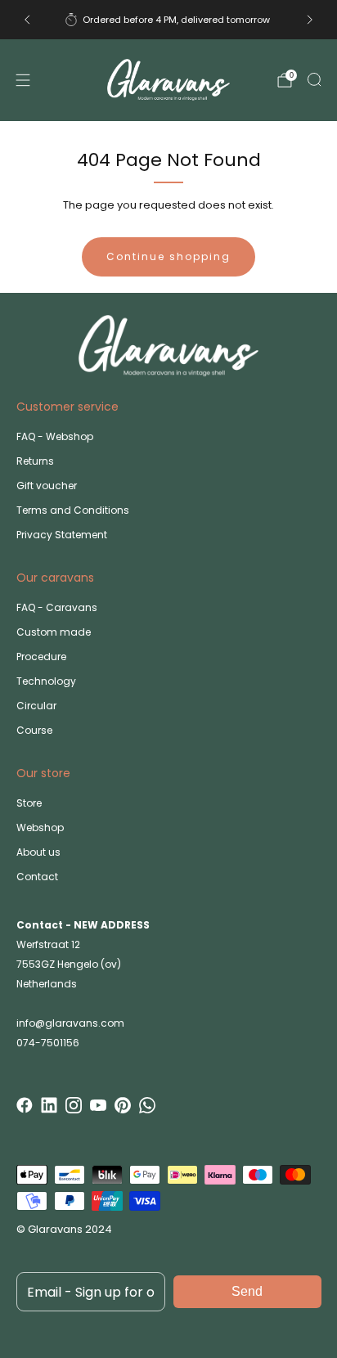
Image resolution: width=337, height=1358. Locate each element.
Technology (46, 681)
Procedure (41, 656)
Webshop (40, 827)
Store (29, 803)
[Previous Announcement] (27, 19)
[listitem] (168, 19)
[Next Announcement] (310, 19)
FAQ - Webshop (54, 436)
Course (34, 730)
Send (247, 1291)
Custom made (53, 632)
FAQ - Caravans (56, 607)
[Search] (314, 79)
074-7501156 (47, 1043)
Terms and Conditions (72, 510)
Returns (35, 461)
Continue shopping (168, 256)
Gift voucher (46, 485)
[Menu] (23, 80)
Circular (36, 706)
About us (38, 852)
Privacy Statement (61, 535)
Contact (37, 877)
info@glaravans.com (70, 1023)
